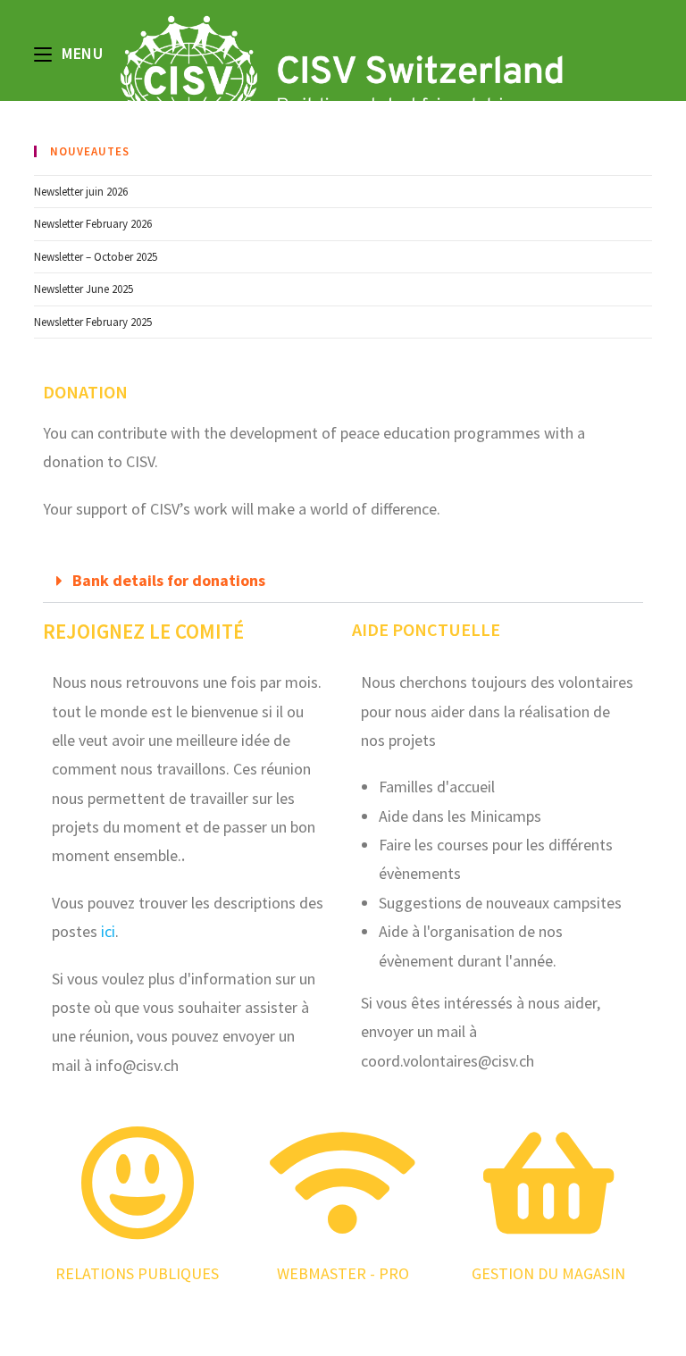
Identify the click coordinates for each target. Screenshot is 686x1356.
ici (108, 931)
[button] (342, 581)
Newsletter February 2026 (93, 223)
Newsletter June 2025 (83, 289)
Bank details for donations (168, 580)
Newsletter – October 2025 (95, 256)
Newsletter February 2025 (93, 322)
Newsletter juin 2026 (81, 191)
